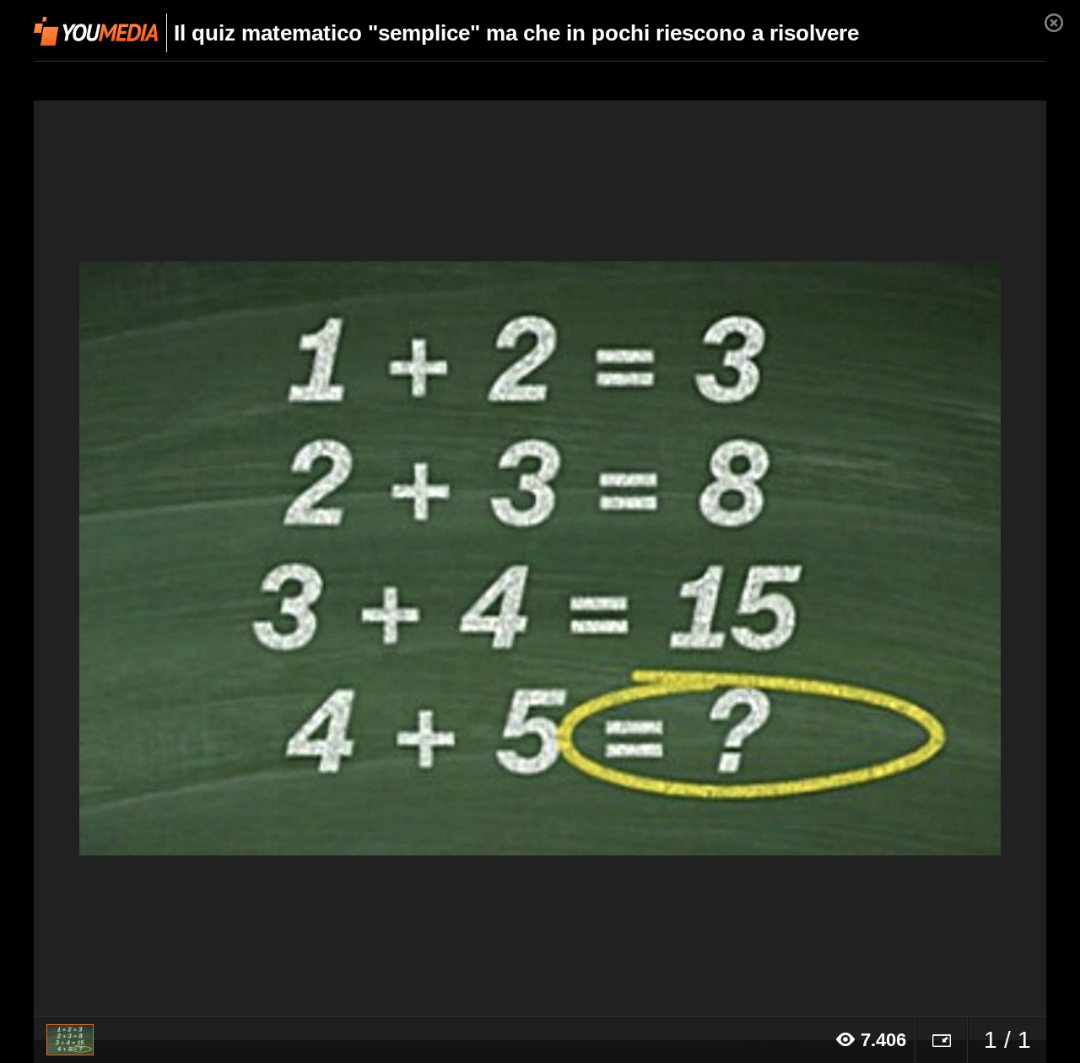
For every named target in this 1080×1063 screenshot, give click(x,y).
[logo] (96, 31)
